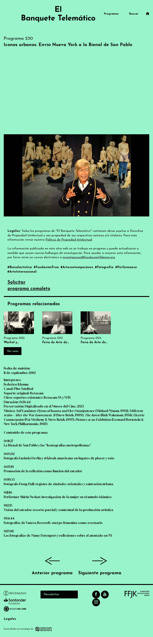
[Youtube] (105, 594)
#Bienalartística (20, 267)
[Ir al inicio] (58, 14)
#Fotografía (104, 267)
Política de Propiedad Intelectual (69, 239)
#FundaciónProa (47, 267)
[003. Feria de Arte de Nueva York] (57, 328)
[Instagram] (96, 602)
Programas (111, 14)
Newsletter (51, 594)
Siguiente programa (99, 573)
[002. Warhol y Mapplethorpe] (19, 328)
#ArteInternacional (22, 271)
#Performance (126, 267)
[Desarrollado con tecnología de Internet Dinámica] (28, 629)
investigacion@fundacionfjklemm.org (89, 257)
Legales (10, 619)
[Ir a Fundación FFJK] (137, 594)
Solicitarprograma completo (28, 285)
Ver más (12, 351)
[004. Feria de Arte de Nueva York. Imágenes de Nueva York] (96, 328)
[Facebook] (96, 594)
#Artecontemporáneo (77, 267)
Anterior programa (52, 573)
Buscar (133, 14)
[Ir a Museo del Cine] (15, 609)
